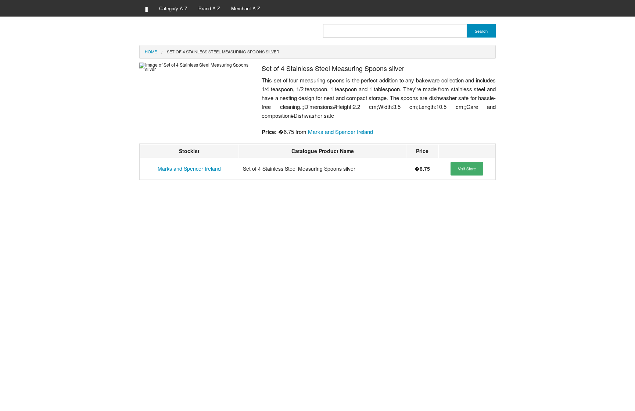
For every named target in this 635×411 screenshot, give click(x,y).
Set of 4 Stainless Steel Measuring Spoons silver (223, 51)
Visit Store (467, 168)
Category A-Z (173, 8)
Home (151, 51)
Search (481, 31)
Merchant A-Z (245, 8)
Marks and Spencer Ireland (340, 131)
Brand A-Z (209, 8)
